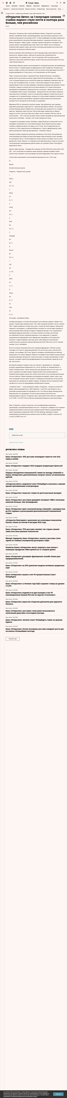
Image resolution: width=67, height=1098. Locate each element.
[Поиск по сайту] (61, 3)
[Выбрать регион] (57, 3)
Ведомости (6, 9)
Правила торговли (30, 9)
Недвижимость (45, 6)
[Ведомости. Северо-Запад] (33, 2)
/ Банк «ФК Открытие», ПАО (37, 13)
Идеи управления (51, 9)
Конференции (41, 9)
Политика (22, 6)
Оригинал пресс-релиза (16, 442)
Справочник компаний (17, 9)
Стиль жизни (54, 6)
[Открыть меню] (64, 3)
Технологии (36, 6)
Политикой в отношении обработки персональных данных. (20, 1096)
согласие (44, 1093)
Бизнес (8, 6)
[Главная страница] (26, 3)
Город (59, 9)
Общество (28, 6)
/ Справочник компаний (21, 13)
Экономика (15, 6)
